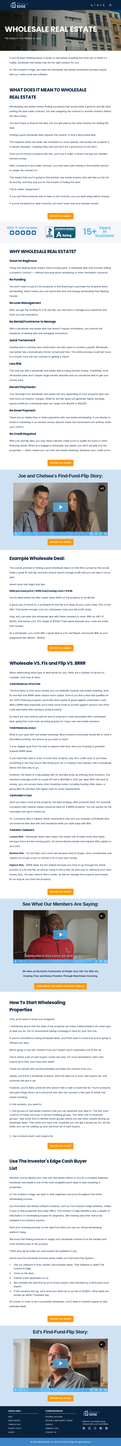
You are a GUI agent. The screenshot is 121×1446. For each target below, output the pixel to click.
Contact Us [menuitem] (50, 1432)
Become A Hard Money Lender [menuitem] (59, 1421)
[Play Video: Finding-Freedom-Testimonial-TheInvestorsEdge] (60, 934)
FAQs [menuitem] (10, 1417)
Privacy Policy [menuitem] (15, 1428)
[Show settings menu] (100, 534)
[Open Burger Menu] (110, 5)
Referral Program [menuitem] (53, 1417)
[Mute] (96, 534)
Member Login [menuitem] (51, 1428)
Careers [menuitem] (49, 1424)
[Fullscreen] (105, 534)
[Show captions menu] (91, 534)
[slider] (56, 534)
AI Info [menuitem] (11, 1432)
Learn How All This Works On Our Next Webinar (60, 986)
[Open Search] (103, 5)
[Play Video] (15, 534)
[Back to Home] (19, 5)
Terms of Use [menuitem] (14, 1424)
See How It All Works (60, 216)
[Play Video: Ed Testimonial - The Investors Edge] (60, 1363)
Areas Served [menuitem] (14, 1421)
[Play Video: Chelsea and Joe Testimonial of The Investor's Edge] (60, 507)
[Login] (98, 5)
